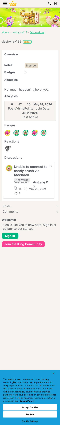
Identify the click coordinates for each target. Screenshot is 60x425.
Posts (12, 108)
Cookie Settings (30, 421)
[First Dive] (43, 133)
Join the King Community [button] (23, 244)
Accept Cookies (30, 407)
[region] (30, 397)
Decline (30, 414)
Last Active (30, 117)
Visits (20, 108)
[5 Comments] (16, 133)
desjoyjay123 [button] (41, 184)
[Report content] (50, 166)
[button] (9, 168)
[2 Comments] (25, 133)
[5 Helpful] (7, 133)
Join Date (42, 108)
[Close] (54, 373)
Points (28, 108)
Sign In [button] (10, 236)
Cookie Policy (27, 401)
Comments (30, 211)
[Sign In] (55, 3)
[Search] (49, 3)
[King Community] (13, 3)
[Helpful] (35, 133)
